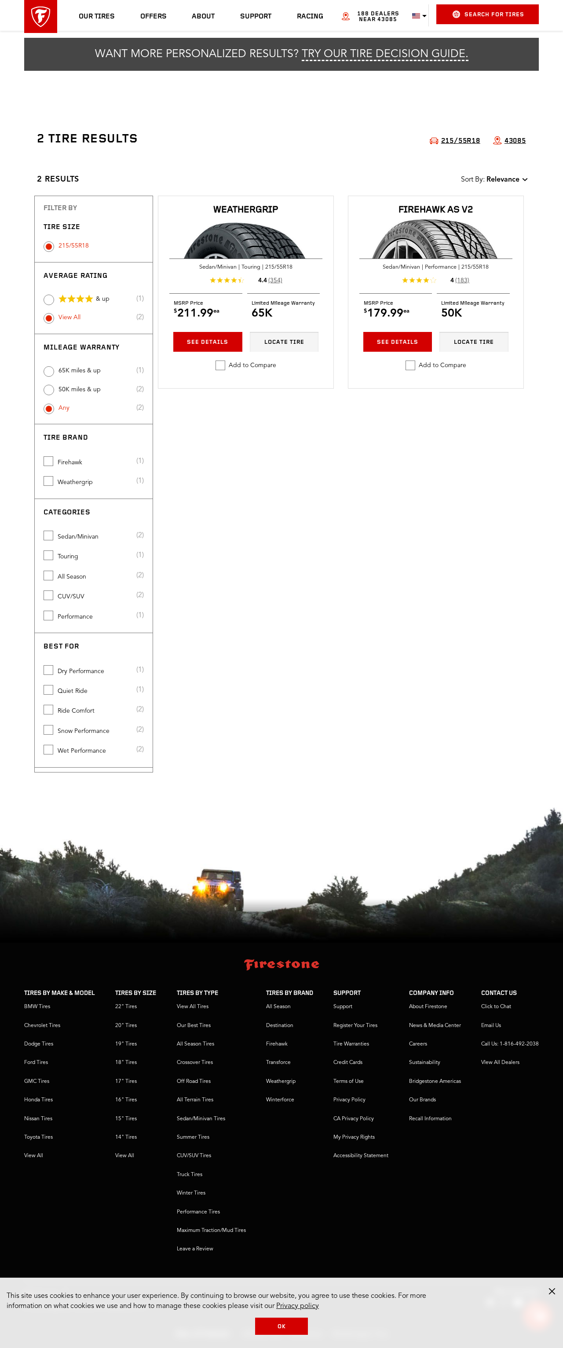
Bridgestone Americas (435, 1081)
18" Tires (126, 1062)
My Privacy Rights (354, 1137)
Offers (153, 16)
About (203, 16)
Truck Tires (189, 1174)
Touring (68, 557)
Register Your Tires (355, 1025)
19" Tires (126, 1044)
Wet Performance (82, 751)
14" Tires (126, 1137)
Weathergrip (75, 482)
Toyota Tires (38, 1137)
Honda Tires (38, 1100)
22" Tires (126, 1006)
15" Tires (126, 1119)
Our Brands (422, 1100)
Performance (75, 617)
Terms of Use (348, 1081)
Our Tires (97, 16)
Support (255, 16)
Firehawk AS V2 (435, 210)
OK (282, 1327)
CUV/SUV (71, 597)
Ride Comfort (76, 711)
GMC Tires (36, 1081)
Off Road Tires (194, 1081)
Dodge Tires (38, 1044)
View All (69, 317)
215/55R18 (73, 246)
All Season (72, 577)
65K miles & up (79, 371)
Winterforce (280, 1100)
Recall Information (430, 1119)
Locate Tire (284, 342)
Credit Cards (347, 1062)
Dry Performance (81, 671)
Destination (279, 1025)
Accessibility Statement (360, 1156)
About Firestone (428, 1006)
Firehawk (70, 462)
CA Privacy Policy (353, 1119)
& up (103, 299)
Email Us (491, 1025)
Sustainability (424, 1062)
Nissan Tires (38, 1119)
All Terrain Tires (195, 1100)
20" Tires (126, 1025)
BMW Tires (37, 1006)
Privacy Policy (349, 1100)
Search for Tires (494, 15)
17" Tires (126, 1081)
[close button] (552, 1291)
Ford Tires (36, 1062)
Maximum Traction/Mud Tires (211, 1230)
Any (63, 408)
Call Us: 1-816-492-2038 (510, 1044)
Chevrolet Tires (42, 1025)
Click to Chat (496, 1006)
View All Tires (192, 1006)
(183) (462, 280)
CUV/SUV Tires (194, 1156)
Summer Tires (193, 1137)
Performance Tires (198, 1212)
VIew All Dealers (500, 1062)
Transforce (278, 1062)
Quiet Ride (73, 691)
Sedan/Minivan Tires (201, 1119)
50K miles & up (79, 389)
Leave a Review (195, 1249)
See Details (207, 342)
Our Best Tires (194, 1025)
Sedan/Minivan (78, 537)
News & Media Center (435, 1025)
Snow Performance (84, 731)
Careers (418, 1044)
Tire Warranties (351, 1044)
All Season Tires (195, 1044)
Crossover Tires (195, 1062)
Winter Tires (191, 1193)
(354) (275, 280)
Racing (310, 16)
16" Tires (126, 1100)
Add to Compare (252, 365)
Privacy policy (297, 1306)
